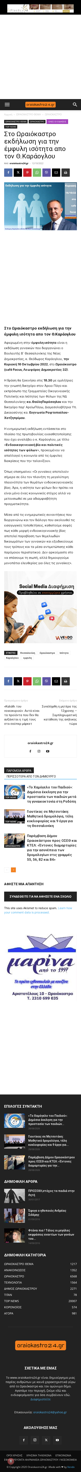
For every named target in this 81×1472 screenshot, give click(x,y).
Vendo (71, 1467)
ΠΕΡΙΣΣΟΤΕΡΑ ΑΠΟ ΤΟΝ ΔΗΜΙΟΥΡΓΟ (31, 776)
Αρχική (8, 114)
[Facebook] (8, 172)
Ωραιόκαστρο (47, 652)
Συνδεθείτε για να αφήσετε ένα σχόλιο (40, 896)
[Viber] (46, 172)
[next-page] (13, 869)
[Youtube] (49, 751)
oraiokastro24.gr (19, 163)
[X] (18, 172)
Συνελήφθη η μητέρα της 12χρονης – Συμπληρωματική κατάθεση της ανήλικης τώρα (59, 715)
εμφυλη (27, 657)
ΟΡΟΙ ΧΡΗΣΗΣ (14, 1455)
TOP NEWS (10, 126)
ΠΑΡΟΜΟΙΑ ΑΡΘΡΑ (19, 770)
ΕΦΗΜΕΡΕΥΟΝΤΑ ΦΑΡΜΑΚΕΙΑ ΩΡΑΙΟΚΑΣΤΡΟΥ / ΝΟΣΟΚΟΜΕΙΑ (40, 1459)
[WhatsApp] (37, 172)
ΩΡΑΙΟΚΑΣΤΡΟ (53, 114)
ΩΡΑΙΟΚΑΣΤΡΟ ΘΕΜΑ (28, 114)
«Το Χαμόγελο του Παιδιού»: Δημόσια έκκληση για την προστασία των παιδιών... (48, 1120)
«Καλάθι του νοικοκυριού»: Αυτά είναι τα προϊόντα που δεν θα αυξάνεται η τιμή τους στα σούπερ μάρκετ (21, 715)
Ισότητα (64, 652)
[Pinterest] (27, 172)
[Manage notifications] (10, 1461)
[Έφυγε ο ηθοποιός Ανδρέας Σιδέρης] (14, 1216)
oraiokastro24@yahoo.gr (50, 1412)
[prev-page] (6, 869)
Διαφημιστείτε (41, 1399)
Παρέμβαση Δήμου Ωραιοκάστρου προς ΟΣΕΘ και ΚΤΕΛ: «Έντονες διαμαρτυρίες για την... (51, 1161)
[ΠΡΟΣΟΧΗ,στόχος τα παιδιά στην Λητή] (14, 1196)
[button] (7, 104)
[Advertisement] (40, 57)
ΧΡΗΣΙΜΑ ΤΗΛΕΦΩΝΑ (39, 1455)
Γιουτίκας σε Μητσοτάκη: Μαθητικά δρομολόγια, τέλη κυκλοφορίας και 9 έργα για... (48, 1140)
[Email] (56, 172)
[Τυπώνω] (65, 172)
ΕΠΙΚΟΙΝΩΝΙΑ (63, 1455)
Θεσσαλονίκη (27, 652)
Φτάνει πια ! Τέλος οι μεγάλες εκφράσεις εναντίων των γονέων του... (51, 1234)
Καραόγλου (12, 657)
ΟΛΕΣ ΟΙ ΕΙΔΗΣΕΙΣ (57, 121)
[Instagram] (40, 751)
